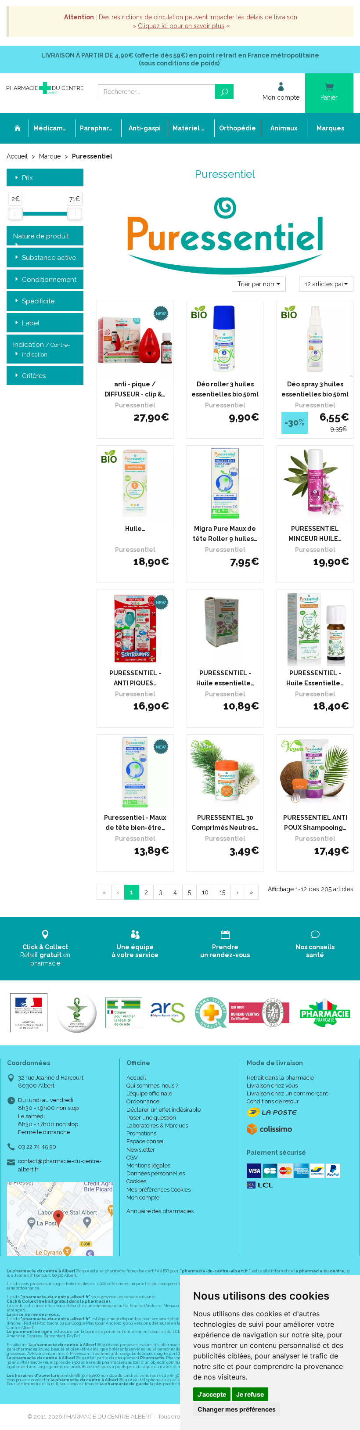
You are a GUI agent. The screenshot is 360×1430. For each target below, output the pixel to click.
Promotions (141, 1133)
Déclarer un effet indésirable (163, 1109)
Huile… (135, 528)
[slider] (15, 214)
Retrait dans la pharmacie (280, 1077)
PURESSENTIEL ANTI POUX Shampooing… (315, 822)
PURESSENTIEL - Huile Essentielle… (315, 678)
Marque (50, 156)
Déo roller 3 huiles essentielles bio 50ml (225, 389)
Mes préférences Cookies (158, 1189)
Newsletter (140, 1149)
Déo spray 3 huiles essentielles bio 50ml (315, 389)
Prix (27, 178)
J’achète (140, 368)
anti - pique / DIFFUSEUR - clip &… (135, 389)
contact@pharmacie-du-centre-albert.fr (59, 1164)
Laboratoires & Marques (157, 1125)
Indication (41, 349)
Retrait (45, 955)
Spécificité (38, 301)
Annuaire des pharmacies (160, 1211)
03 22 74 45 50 (37, 1146)
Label (31, 323)
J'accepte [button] (212, 1394)
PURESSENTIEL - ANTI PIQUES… (135, 678)
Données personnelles (155, 1173)
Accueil (17, 156)
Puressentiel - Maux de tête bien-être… (135, 822)
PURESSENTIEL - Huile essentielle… (225, 678)
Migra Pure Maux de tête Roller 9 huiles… (225, 533)
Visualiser (228, 368)
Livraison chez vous (272, 1085)
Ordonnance (142, 1101)
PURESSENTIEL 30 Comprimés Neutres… (225, 822)
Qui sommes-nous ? (152, 1085)
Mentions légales (148, 1165)
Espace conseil (145, 1141)
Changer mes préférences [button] (237, 1409)
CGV (132, 1157)
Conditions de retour (273, 1101)
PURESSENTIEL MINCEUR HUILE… (315, 533)
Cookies (136, 1181)
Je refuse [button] (250, 1394)
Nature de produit (41, 236)
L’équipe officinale (149, 1093)
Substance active (49, 258)
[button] (259, 284)
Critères (34, 376)
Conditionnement (49, 280)
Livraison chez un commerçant (287, 1093)
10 (205, 892)
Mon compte (142, 1197)
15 (222, 892)
